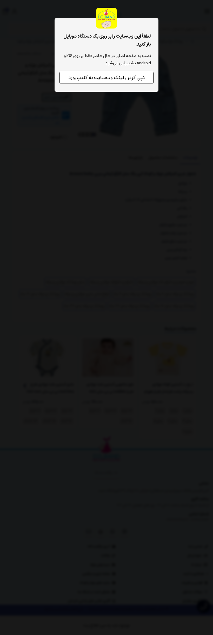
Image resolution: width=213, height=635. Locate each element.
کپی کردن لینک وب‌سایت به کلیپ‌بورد (106, 77)
